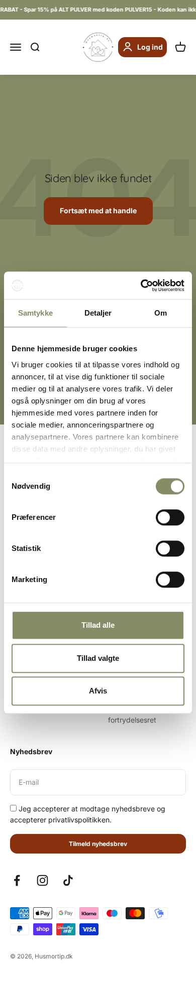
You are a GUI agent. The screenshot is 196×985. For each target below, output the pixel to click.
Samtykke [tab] (35, 313)
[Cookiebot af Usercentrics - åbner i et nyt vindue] (140, 285)
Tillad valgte (98, 658)
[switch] (170, 517)
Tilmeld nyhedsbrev (98, 844)
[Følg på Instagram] (42, 880)
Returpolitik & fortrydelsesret (132, 714)
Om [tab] (160, 313)
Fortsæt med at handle (98, 210)
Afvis (98, 690)
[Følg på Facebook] (17, 880)
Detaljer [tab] (98, 313)
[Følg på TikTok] (68, 880)
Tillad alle (98, 625)
